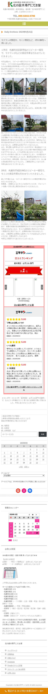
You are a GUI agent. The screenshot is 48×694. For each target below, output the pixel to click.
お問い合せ (12, 673)
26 (11, 463)
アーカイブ (5, 473)
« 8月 (21, 467)
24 (43, 459)
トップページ (12, 650)
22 (30, 459)
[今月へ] (33, 514)
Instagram (11, 662)
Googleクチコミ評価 (15, 665)
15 (30, 456)
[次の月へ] (37, 514)
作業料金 (11, 654)
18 (4, 459)
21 (24, 459)
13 (17, 456)
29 (30, 463)
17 (43, 456)
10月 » (26, 467)
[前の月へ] (28, 514)
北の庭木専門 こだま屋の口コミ (23, 247)
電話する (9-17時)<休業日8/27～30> (25, 691)
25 (4, 463)
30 (37, 463)
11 (4, 456)
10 (43, 453)
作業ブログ (12, 658)
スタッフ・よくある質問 (16, 669)
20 (17, 459)
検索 (42, 434)
